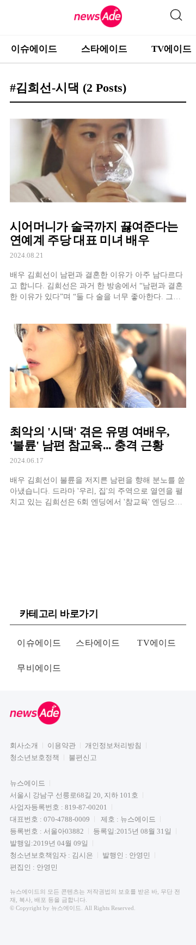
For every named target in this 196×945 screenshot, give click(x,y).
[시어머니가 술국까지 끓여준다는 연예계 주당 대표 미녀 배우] (98, 206)
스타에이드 (104, 49)
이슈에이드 (34, 49)
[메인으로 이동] (98, 25)
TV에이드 (156, 642)
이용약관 (61, 745)
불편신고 (83, 757)
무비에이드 (39, 668)
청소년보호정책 (34, 757)
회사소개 (24, 745)
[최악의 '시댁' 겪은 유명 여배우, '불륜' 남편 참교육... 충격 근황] (98, 412)
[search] (176, 12)
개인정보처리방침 (113, 745)
